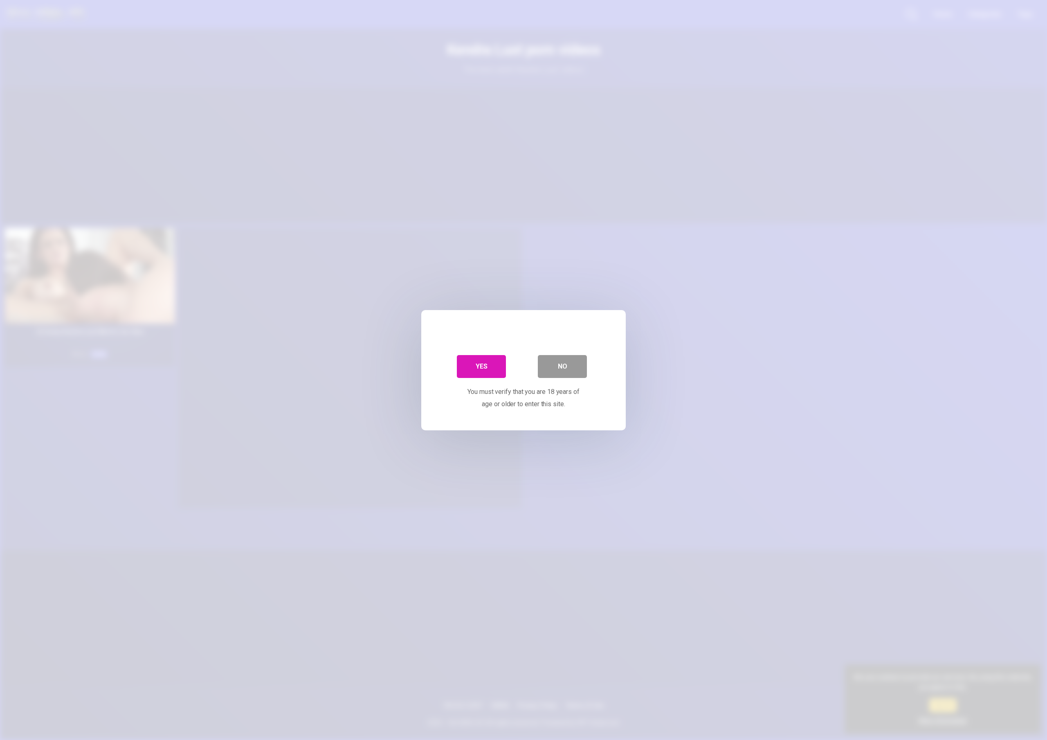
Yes (482, 366)
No (562, 366)
